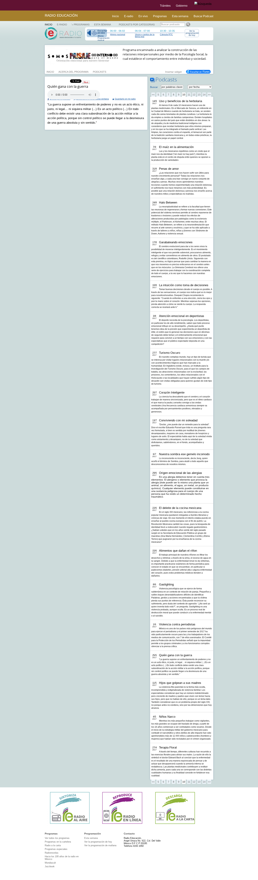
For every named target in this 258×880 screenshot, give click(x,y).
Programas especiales (56, 849)
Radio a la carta (53, 845)
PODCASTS (99, 71)
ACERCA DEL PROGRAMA (73, 71)
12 (194, 94)
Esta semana (180, 16)
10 (183, 94)
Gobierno (181, 5)
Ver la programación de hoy (192, 33)
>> (209, 94)
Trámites (165, 5)
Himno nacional (117, 34)
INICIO (50, 71)
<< (153, 94)
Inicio (115, 16)
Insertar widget (173, 71)
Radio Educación (61, 15)
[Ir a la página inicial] (42, 5)
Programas (160, 16)
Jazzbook (50, 866)
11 (189, 94)
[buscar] (203, 4)
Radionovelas (51, 852)
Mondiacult (50, 862)
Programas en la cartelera (58, 841)
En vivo (143, 16)
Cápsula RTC (166, 34)
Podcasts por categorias (137, 24)
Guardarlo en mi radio (125, 99)
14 (204, 94)
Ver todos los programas (57, 838)
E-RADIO (62, 24)
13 (199, 94)
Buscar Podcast (203, 16)
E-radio (128, 16)
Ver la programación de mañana (100, 845)
